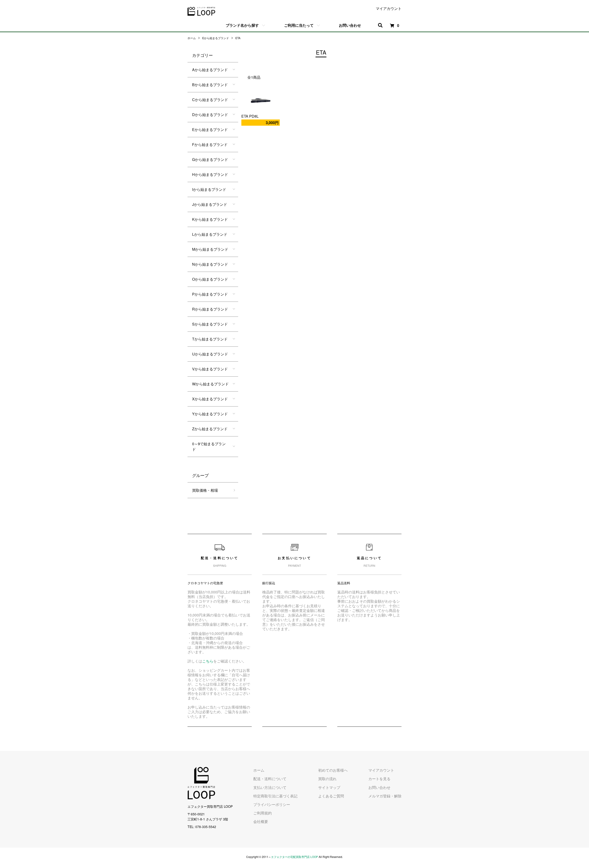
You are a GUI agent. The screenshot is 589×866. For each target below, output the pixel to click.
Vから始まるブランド (210, 369)
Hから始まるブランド (210, 174)
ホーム (192, 38)
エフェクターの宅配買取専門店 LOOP (294, 857)
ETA (237, 38)
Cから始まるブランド (210, 99)
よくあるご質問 (331, 796)
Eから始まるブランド (215, 38)
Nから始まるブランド (210, 264)
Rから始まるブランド (210, 309)
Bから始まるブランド (210, 84)
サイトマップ (329, 787)
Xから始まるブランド (210, 398)
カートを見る (379, 778)
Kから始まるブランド (210, 219)
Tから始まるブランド (210, 339)
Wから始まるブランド (210, 384)
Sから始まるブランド (210, 324)
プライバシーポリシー (271, 804)
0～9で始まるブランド (209, 446)
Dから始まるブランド (210, 114)
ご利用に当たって (299, 25)
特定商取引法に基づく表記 (275, 796)
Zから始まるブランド (210, 428)
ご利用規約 (262, 813)
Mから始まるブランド (210, 249)
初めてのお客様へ (333, 770)
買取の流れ (327, 778)
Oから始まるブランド (210, 279)
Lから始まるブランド (209, 234)
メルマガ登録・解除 (384, 796)
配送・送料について (269, 778)
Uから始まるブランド (210, 354)
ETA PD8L (250, 116)
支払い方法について (269, 787)
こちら (207, 661)
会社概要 (260, 821)
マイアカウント (388, 8)
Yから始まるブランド (210, 413)
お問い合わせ (350, 25)
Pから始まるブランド (210, 294)
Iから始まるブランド (209, 189)
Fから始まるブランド (210, 144)
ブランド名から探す (242, 25)
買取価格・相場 (205, 490)
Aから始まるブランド (210, 69)
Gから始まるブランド (210, 159)
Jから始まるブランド (209, 204)
